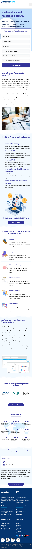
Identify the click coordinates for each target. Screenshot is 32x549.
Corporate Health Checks (7, 511)
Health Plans (4, 526)
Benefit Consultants (5, 523)
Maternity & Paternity (21, 511)
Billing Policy (4, 547)
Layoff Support (19, 502)
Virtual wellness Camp (6, 516)
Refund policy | (18, 546)
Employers (3, 525)
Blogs (17, 529)
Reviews (18, 533)
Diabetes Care (19, 509)
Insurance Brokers (5, 528)
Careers (18, 526)
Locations (18, 531)
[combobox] (4, 51)
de (30, 544)
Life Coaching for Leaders (22, 500)
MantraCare (4, 470)
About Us (18, 523)
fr (28, 544)
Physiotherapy (19, 514)
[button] (30, 4)
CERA (17, 499)
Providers (18, 528)
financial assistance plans (22, 470)
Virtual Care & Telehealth (7, 509)
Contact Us (18, 525)
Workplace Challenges (6, 514)
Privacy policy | (4, 546)
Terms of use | (11, 546)
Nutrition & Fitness (5, 513)
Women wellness (20, 513)
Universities (3, 529)
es (29, 546)
